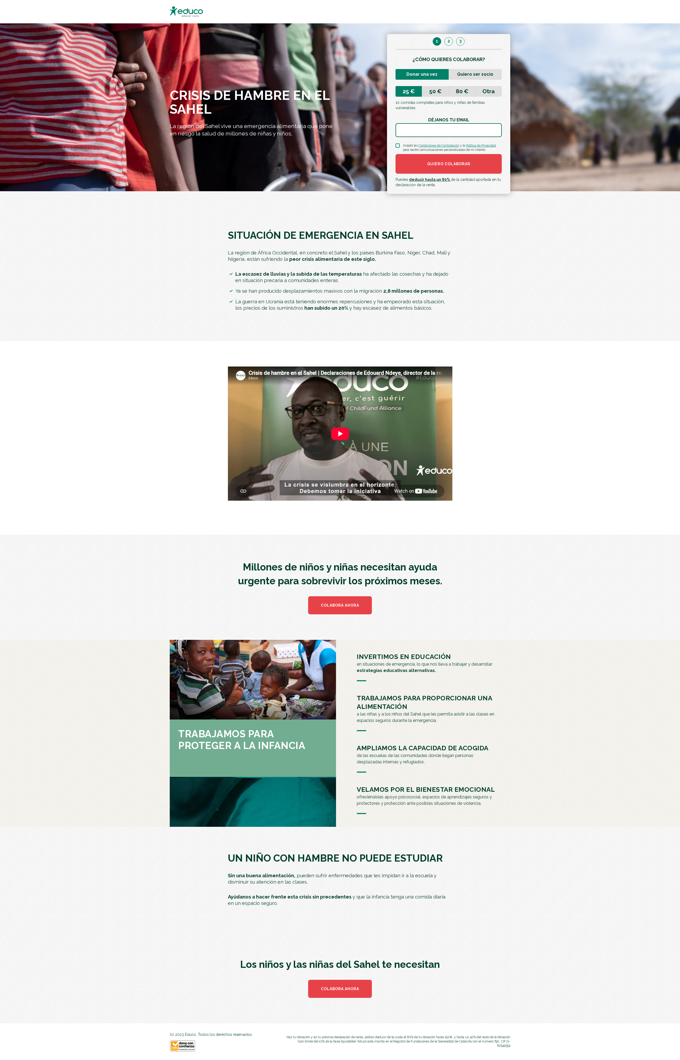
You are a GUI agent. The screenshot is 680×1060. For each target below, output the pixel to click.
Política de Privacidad (481, 145)
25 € (409, 91)
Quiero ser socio (475, 74)
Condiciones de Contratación (439, 145)
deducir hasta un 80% (430, 179)
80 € (462, 91)
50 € (435, 91)
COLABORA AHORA (340, 605)
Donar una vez (421, 74)
